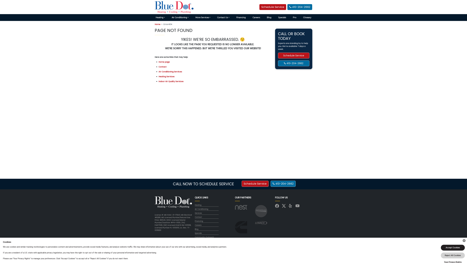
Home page (164, 62)
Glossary (307, 17)
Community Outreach (204, 237)
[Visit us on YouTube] (297, 207)
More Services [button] (202, 17)
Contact (163, 66)
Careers (256, 17)
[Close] (464, 240)
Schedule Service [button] (272, 7)
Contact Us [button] (222, 17)
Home (157, 24)
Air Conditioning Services (170, 71)
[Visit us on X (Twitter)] (284, 207)
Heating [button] (159, 17)
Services (198, 213)
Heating (198, 205)
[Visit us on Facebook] (277, 207)
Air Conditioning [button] (179, 17)
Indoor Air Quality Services (171, 81)
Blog (269, 17)
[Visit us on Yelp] (291, 207)
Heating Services (167, 76)
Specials (282, 17)
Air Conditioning (201, 209)
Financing (241, 17)
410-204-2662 (300, 7)
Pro (294, 17)
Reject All (453, 255)
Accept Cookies (453, 247)
